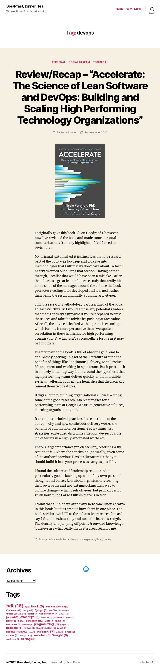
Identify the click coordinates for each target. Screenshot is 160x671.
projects (14, 627)
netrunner (13, 624)
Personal (59, 62)
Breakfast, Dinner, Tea (24, 6)
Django (41, 610)
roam (32, 632)
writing (28, 639)
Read (99, 539)
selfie (59, 632)
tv (30, 636)
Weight (60, 635)
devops (74, 539)
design (28, 610)
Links (137, 8)
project (64, 625)
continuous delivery (57, 539)
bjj (27, 607)
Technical (100, 62)
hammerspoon (48, 613)
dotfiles (55, 610)
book (42, 539)
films (65, 611)
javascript (30, 617)
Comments (13, 610)
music (60, 621)
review (108, 539)
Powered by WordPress (65, 662)
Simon (70, 632)
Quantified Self (46, 628)
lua (21, 621)
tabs (23, 636)
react (61, 628)
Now (129, 8)
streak (12, 635)
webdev (42, 635)
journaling (58, 618)
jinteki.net (46, 618)
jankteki (12, 617)
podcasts (27, 625)
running (46, 631)
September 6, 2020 (96, 132)
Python (29, 628)
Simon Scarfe (68, 132)
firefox (11, 613)
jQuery (70, 618)
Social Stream (79, 62)
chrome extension (56, 606)
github (22, 614)
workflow (13, 639)
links (11, 620)
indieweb (64, 614)
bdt (15, 606)
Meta (49, 621)
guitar (32, 613)
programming (46, 624)
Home (119, 8)
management (87, 539)
